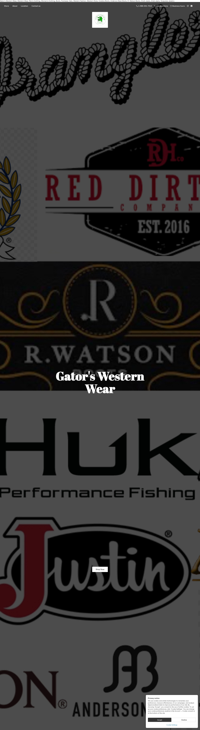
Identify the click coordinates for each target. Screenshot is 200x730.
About (14, 6)
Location (24, 6)
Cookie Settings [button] (171, 725)
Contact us (36, 6)
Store (6, 6)
